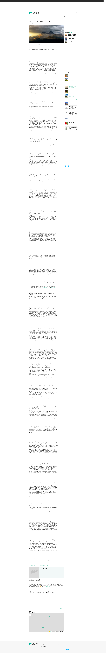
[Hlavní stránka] (33, 13)
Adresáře (72, 16)
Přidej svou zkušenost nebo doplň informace (37, 565)
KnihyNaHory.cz (53, 287)
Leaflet (50, 631)
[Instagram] (67, 166)
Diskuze (48, 16)
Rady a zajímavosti (64, 16)
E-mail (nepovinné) (49, 593)
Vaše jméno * (30, 593)
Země (41, 16)
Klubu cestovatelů (44, 287)
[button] (43, 627)
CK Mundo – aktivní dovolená (57, 644)
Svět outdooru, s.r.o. (43, 646)
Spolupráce (42, 644)
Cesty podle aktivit (57, 16)
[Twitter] (68, 166)
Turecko (70, 32)
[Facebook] (65, 166)
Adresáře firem (43, 648)
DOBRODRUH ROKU (33, 16)
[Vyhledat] (76, 13)
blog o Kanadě (47, 586)
